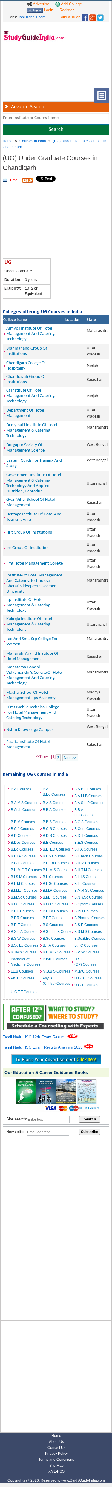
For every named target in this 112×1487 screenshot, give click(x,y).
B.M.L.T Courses (24, 890)
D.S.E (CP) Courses (85, 962)
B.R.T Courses (22, 925)
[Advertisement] (24, 69)
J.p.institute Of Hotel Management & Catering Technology (28, 605)
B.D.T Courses (86, 836)
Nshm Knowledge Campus (29, 730)
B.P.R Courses (22, 918)
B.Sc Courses (54, 938)
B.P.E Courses (22, 911)
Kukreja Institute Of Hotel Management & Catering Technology (29, 624)
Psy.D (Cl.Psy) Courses (56, 981)
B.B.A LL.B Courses (85, 812)
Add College (71, 4)
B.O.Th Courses (55, 904)
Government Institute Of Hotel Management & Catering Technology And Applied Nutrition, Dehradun (33, 483)
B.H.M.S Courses (56, 870)
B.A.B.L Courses (87, 789)
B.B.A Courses (54, 810)
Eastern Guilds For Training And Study (34, 463)
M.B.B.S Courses (56, 971)
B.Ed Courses (22, 849)
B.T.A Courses (54, 945)
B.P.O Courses (86, 911)
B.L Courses (53, 877)
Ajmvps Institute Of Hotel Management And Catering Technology (30, 333)
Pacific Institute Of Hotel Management (28, 744)
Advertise (40, 4)
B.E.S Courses (86, 842)
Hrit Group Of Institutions (29, 532)
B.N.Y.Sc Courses (88, 897)
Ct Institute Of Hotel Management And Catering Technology (30, 396)
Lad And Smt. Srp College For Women (32, 642)
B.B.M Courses (23, 822)
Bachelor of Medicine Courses (25, 962)
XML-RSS (56, 1471)
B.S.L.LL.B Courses (57, 932)
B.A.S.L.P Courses (88, 803)
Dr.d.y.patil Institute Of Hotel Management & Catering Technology (31, 430)
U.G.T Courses (86, 985)
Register (66, 10)
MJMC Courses (86, 971)
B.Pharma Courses (88, 918)
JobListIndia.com (31, 17)
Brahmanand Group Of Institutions (26, 351)
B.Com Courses (87, 829)
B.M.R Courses (55, 890)
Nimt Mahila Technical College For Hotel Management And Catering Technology (32, 712)
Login (48, 10)
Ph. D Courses (22, 978)
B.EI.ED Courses (56, 849)
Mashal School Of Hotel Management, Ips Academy (31, 695)
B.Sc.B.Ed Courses (88, 938)
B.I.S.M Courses (24, 877)
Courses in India (32, 141)
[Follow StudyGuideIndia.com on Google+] (92, 16)
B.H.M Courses (86, 863)
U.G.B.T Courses (88, 978)
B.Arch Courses (23, 810)
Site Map (56, 1465)
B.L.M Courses (23, 884)
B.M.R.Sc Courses (88, 890)
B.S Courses (53, 925)
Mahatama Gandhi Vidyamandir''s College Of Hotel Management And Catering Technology (34, 675)
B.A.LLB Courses (88, 796)
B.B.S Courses (54, 822)
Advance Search (27, 106)
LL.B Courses (22, 971)
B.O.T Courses (22, 904)
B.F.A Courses (85, 849)
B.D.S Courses (55, 836)
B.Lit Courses (85, 884)
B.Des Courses (23, 842)
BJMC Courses (55, 959)
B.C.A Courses (86, 822)
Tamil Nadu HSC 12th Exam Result (34, 1037)
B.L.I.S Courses (86, 877)
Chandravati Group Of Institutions (26, 379)
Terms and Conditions (56, 1459)
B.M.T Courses (55, 897)
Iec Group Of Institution (27, 548)
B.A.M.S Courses (24, 803)
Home (8, 141)
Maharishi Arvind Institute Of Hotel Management (32, 656)
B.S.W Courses (23, 938)
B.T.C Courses (86, 945)
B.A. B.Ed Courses (54, 792)
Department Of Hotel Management (25, 413)
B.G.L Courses (22, 863)
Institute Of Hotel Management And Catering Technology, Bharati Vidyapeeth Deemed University (34, 583)
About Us (56, 1442)
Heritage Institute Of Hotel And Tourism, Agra (34, 517)
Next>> (70, 757)
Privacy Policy (56, 1454)
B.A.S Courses (54, 803)
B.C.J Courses (22, 829)
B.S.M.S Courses (88, 932)
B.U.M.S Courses (56, 952)
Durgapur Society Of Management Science (25, 448)
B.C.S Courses (55, 829)
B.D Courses (21, 836)
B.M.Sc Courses (24, 897)
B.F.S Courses (54, 856)
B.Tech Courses (23, 952)
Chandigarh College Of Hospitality (26, 366)
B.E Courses (53, 842)
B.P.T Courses (54, 918)
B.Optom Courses (88, 904)
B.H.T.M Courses (88, 870)
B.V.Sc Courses (86, 952)
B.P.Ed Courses (55, 911)
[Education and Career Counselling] (56, 1007)
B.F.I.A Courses (23, 856)
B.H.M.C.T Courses (25, 870)
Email (14, 180)
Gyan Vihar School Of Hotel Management (30, 502)
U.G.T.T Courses (24, 992)
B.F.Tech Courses (88, 856)
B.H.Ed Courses (56, 863)
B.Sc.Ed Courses (24, 945)
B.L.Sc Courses (55, 884)
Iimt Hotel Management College (34, 563)
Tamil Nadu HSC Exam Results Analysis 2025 (43, 1047)
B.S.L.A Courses (24, 932)
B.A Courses (21, 789)
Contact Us (56, 1448)
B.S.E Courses (86, 925)
